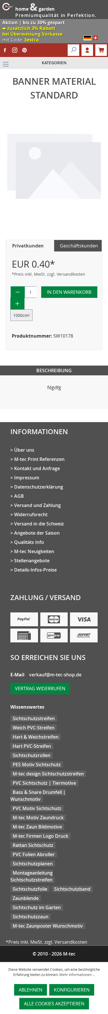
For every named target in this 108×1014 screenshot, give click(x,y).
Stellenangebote (32, 560)
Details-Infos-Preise (35, 570)
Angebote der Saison (37, 533)
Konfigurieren (72, 990)
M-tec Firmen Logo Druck (40, 836)
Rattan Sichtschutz (33, 845)
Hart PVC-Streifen (32, 746)
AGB (19, 496)
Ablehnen (30, 990)
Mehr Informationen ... (77, 974)
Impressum (26, 477)
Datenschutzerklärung (38, 487)
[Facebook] (5, 50)
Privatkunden (28, 246)
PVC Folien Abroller (34, 854)
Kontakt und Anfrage (37, 468)
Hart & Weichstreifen (35, 737)
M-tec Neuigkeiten (34, 551)
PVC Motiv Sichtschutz (37, 808)
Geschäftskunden (79, 246)
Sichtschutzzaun (30, 916)
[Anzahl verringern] (18, 292)
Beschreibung (54, 370)
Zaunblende (26, 898)
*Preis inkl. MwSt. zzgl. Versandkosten (48, 274)
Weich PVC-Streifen (33, 727)
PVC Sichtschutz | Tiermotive (44, 783)
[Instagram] (15, 50)
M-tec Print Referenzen (39, 459)
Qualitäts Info (29, 542)
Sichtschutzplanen (33, 863)
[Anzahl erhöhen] (17, 303)
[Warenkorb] (101, 50)
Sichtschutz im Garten (37, 907)
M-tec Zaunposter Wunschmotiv (48, 926)
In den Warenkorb (69, 292)
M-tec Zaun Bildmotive (37, 827)
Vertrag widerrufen (40, 688)
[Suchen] (73, 50)
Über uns (24, 450)
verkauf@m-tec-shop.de (55, 674)
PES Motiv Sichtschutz (37, 764)
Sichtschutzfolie (30, 889)
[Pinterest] (24, 50)
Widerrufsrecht (31, 514)
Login (87, 50)
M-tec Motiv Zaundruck (38, 817)
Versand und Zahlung (37, 505)
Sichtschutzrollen (31, 755)
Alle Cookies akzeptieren (54, 1003)
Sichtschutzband (72, 889)
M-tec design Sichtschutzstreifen (48, 774)
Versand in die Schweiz (39, 524)
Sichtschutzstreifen (34, 718)
